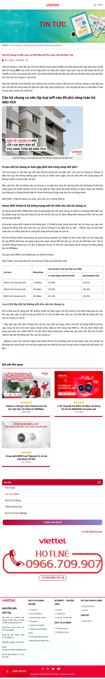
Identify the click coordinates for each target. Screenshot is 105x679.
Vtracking (33, 621)
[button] (98, 4)
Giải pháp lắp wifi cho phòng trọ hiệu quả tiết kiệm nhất (40, 261)
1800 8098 (19, 642)
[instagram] (47, 669)
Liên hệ (85, 610)
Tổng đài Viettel (88, 606)
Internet (59, 610)
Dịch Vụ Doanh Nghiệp (16, 513)
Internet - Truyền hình (64, 618)
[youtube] (58, 669)
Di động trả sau (62, 628)
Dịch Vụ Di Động (13, 500)
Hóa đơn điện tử (36, 614)
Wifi (18, 70)
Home (5, 45)
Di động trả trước (62, 632)
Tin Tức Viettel (12, 494)
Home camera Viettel (38, 618)
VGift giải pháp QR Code (39, 637)
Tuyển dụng (87, 621)
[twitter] (53, 669)
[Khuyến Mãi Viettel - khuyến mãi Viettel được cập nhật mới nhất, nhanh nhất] (52, 4)
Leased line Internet (37, 625)
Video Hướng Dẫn (13, 506)
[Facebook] (43, 669)
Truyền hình (60, 614)
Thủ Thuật (10, 487)
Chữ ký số (33, 610)
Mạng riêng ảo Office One (39, 641)
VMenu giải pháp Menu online (37, 631)
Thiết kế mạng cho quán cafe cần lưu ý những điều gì (39, 199)
